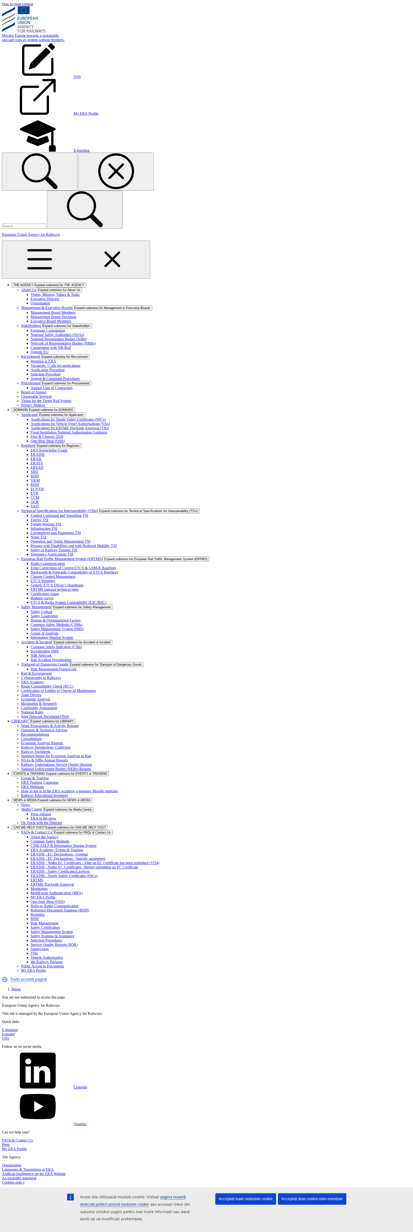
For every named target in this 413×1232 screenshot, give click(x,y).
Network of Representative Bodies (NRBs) (63, 343)
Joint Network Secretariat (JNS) (45, 716)
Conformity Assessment (39, 708)
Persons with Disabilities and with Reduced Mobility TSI (74, 546)
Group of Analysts (44, 633)
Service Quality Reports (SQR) (54, 945)
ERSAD (37, 467)
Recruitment (30, 356)
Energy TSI (39, 520)
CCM (35, 498)
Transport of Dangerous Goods (44, 664)
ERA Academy (32, 682)
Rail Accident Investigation (51, 660)
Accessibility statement (19, 1178)
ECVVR (37, 489)
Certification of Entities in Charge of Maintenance (58, 691)
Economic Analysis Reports (42, 743)
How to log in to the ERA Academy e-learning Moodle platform (69, 791)
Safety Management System (52, 932)
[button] (5, 979)
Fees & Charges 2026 (47, 437)
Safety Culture (41, 612)
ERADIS (38, 455)
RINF (35, 485)
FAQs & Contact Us (36, 832)
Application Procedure (48, 370)
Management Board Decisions (53, 317)
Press (6, 1145)
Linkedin (80, 1087)
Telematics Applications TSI (52, 554)
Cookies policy (13, 1182)
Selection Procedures (46, 940)
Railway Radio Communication (54, 906)
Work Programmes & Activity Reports (50, 726)
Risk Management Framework (53, 669)
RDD (35, 476)
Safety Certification (45, 927)
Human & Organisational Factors (56, 620)
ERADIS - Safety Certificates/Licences (60, 871)
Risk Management (44, 923)
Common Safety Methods (50, 841)
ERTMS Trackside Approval (52, 884)
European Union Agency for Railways (31, 234)
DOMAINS (43, 410)
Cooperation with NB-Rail (51, 348)
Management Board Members (53, 312)
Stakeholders (30, 326)
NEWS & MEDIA (52, 800)
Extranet (8, 1034)
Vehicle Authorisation (47, 958)
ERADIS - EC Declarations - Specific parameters (68, 858)
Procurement (30, 383)
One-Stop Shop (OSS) (48, 441)
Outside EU (40, 352)
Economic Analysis (35, 699)
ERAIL (36, 459)
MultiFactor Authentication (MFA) (57, 893)
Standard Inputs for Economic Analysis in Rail (56, 756)
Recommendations (35, 734)
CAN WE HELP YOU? (59, 827)
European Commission (48, 330)
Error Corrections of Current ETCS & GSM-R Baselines (73, 568)
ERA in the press (43, 818)
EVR (34, 493)
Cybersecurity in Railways (41, 678)
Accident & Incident (36, 642)
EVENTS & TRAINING (60, 773)
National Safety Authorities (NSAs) (57, 335)
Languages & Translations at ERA (28, 1169)
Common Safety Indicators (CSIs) (56, 647)
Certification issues (45, 594)
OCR (35, 502)
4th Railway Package (47, 962)
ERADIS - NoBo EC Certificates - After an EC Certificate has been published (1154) (95, 863)
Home (16, 989)
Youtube (80, 1124)
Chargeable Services (36, 396)
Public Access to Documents (42, 966)
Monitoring (39, 889)
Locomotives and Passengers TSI (56, 533)
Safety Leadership (44, 616)
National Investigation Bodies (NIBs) (59, 339)
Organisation (40, 303)
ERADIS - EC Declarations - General (59, 854)
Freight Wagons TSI (46, 524)
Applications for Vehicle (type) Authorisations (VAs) (70, 424)
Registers (28, 445)
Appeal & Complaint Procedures (55, 378)
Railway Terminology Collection (46, 747)
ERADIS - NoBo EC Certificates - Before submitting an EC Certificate (84, 867)
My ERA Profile (43, 897)
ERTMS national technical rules (55, 589)
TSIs (34, 953)
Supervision (40, 949)
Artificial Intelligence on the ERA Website (33, 1174)
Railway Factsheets (35, 752)
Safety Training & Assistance (52, 936)
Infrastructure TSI (44, 528)
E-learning (10, 1030)
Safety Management (36, 607)
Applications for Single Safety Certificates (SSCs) (68, 419)
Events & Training (35, 778)
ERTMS (37, 880)
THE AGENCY (48, 285)
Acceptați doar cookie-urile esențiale (312, 1199)
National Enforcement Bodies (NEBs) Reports (56, 769)
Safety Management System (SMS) (57, 629)
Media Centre (31, 809)
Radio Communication (48, 564)
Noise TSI (38, 537)
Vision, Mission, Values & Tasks (55, 295)
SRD (34, 472)
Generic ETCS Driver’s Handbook (57, 585)
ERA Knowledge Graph (49, 450)
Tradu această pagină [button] (28, 979)
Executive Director (45, 299)
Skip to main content (17, 4)
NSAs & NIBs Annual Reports (44, 760)
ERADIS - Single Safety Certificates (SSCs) (64, 876)
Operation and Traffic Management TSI (60, 541)
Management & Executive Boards (46, 308)
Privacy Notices (33, 405)
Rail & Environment (36, 673)
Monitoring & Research (39, 704)
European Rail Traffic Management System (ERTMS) (61, 559)
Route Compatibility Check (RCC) (47, 686)
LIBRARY (19, 721)
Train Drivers (31, 695)
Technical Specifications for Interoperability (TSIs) (59, 511)
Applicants (29, 415)
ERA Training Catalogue (40, 782)
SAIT (35, 506)
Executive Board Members (51, 321)
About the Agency (44, 837)
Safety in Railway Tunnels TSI (54, 550)
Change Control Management (53, 577)
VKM (35, 480)
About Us (28, 290)
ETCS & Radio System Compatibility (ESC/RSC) (68, 602)
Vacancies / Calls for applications (55, 366)
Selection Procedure (46, 374)
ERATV (37, 463)
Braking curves (42, 598)
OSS (5, 1038)
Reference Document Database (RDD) (60, 910)
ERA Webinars (32, 787)
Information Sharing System (52, 637)
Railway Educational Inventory (44, 795)
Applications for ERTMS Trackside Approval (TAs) (70, 428)
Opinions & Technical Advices (44, 730)
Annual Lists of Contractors (51, 388)
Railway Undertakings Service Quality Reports (56, 764)
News (25, 805)
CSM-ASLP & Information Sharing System (63, 846)
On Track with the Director (41, 823)
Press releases (41, 814)
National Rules (32, 712)
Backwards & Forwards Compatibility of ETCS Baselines (74, 572)
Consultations (31, 739)
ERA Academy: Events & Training (57, 850)
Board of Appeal (33, 392)
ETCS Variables (43, 581)
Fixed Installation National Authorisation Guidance (69, 432)
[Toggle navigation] (76, 260)
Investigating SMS (45, 651)
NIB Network (41, 655)
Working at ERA (43, 361)
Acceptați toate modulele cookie (246, 1199)
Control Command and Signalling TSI (59, 516)
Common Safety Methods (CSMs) (56, 625)
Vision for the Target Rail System (46, 401)
